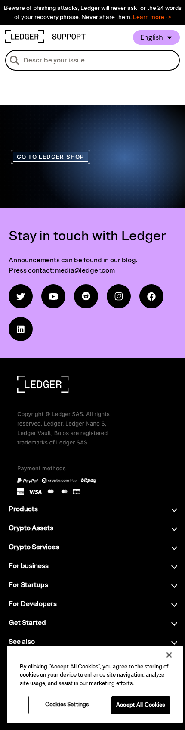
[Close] (169, 655)
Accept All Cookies (140, 705)
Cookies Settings (67, 704)
